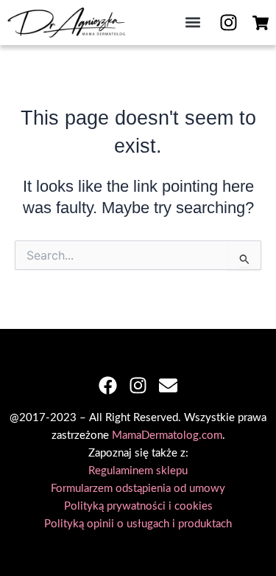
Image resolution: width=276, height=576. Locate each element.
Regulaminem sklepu (138, 470)
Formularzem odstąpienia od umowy (138, 488)
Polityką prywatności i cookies (138, 506)
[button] (192, 22)
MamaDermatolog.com (167, 435)
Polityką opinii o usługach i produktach (138, 524)
